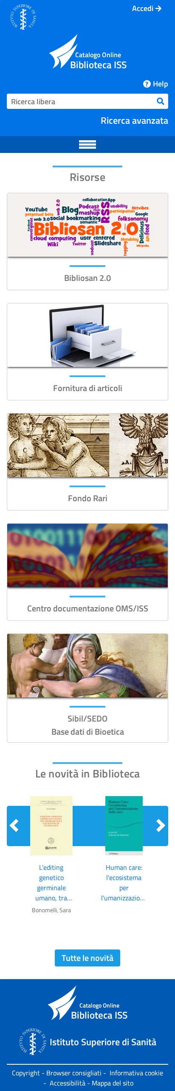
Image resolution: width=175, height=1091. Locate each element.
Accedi (142, 8)
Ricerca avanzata (134, 120)
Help (160, 83)
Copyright (26, 1073)
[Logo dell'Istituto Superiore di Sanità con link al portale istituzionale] (23, 17)
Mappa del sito (112, 1083)
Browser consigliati (74, 1073)
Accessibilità (67, 1083)
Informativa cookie (136, 1073)
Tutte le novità (87, 957)
